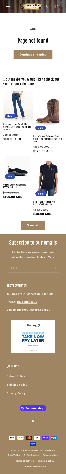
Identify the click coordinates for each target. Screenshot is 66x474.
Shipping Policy (17, 384)
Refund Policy (16, 376)
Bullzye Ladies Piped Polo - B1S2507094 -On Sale (45, 203)
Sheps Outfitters (29, 450)
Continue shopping (33, 54)
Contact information (35, 466)
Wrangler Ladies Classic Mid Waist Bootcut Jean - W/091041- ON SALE (17, 127)
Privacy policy (50, 455)
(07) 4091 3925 (27, 301)
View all (33, 225)
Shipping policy (46, 460)
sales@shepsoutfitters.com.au (28, 309)
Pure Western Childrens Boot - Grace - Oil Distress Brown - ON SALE (47, 139)
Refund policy (31, 455)
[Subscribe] (54, 268)
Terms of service (25, 460)
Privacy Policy (16, 393)
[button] (8, 6)
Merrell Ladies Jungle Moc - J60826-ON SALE (15, 186)
